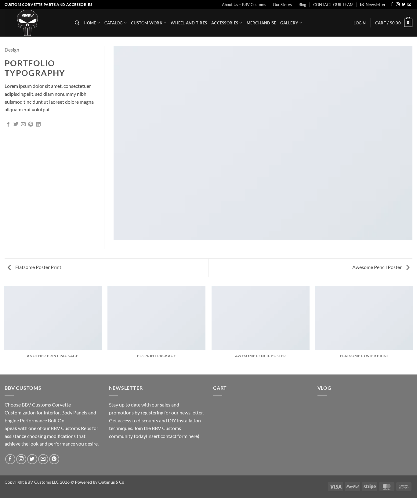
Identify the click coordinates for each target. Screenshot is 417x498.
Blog (302, 4)
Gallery (289, 22)
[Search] (77, 23)
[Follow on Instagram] (398, 4)
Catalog (113, 22)
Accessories (224, 22)
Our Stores (282, 4)
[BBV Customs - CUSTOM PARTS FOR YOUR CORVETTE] (35, 23)
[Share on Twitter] (15, 124)
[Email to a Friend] (23, 124)
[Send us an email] (409, 4)
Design (12, 49)
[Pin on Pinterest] (30, 124)
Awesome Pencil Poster (377, 267)
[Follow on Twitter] (403, 4)
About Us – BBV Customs (244, 4)
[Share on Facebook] (8, 124)
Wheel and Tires (189, 22)
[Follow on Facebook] (392, 4)
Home (90, 22)
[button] (373, 5)
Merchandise (261, 22)
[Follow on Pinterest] (54, 459)
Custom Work (146, 22)
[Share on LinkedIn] (38, 124)
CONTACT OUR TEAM (333, 4)
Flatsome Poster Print (37, 267)
